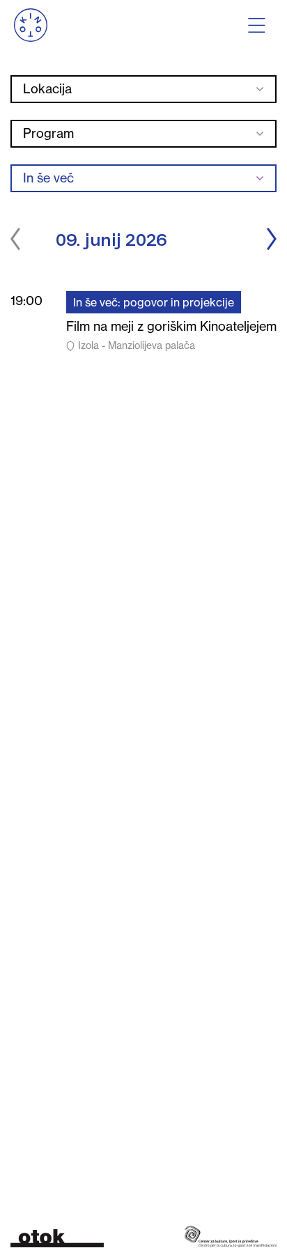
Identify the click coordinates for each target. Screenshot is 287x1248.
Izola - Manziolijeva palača (136, 345)
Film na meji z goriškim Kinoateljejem (171, 326)
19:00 (26, 300)
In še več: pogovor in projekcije (153, 302)
